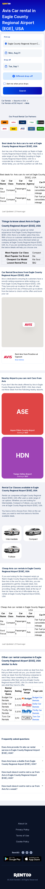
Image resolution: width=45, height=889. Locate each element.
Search (22, 91)
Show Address (19, 360)
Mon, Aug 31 (14, 53)
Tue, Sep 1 (13, 66)
